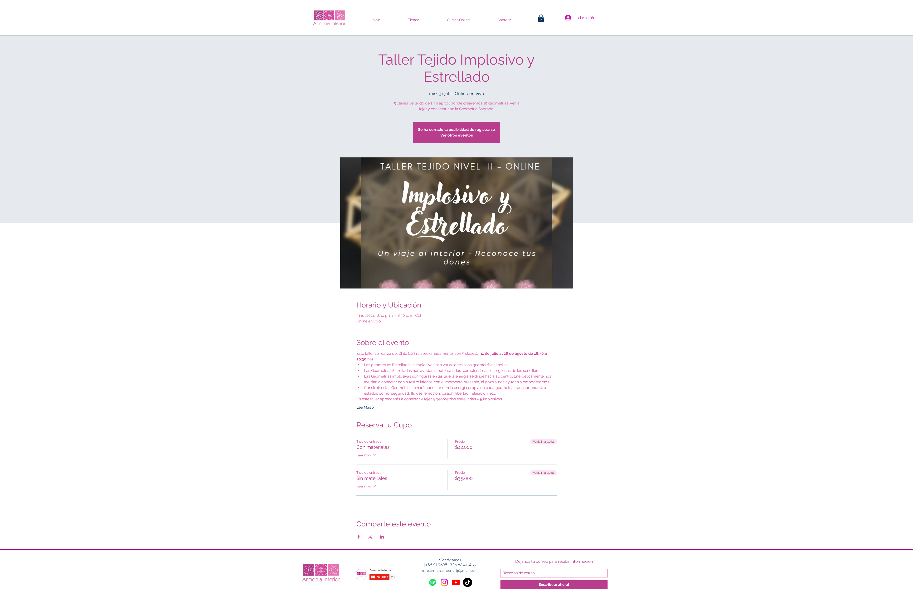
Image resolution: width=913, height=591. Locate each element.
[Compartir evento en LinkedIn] (382, 537)
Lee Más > (365, 407)
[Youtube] (456, 582)
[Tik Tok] (467, 582)
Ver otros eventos (456, 135)
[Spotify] (432, 582)
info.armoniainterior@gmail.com (450, 570)
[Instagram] (444, 582)
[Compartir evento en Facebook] (358, 537)
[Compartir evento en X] (370, 537)
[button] (541, 18)
